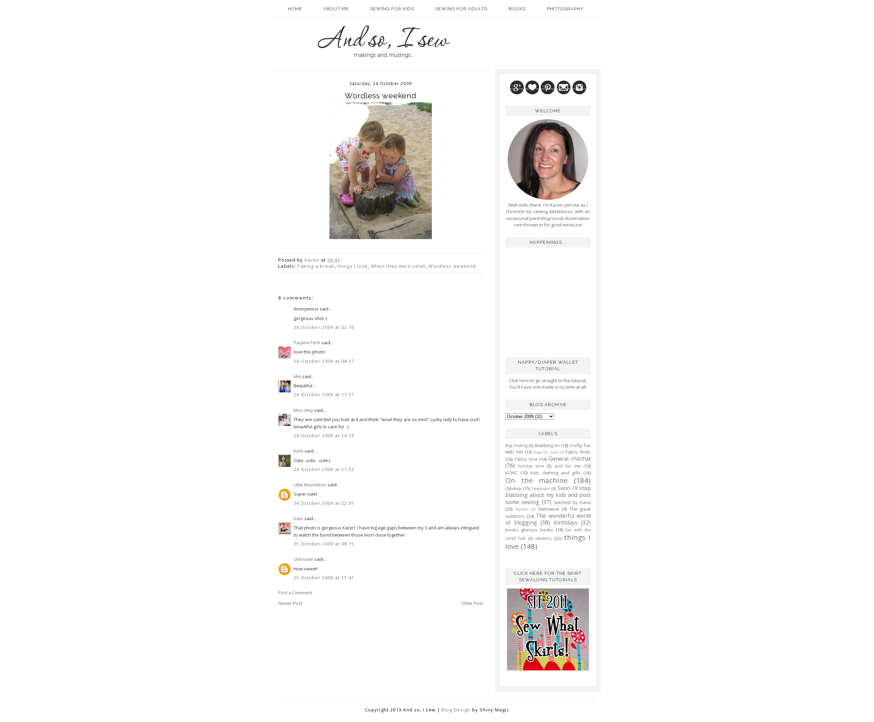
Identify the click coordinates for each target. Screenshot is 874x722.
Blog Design (455, 710)
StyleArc (522, 509)
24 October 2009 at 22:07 (324, 503)
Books (517, 8)
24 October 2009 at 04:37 (324, 361)
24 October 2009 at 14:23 (324, 435)
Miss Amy (303, 410)
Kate (298, 518)
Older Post (472, 603)
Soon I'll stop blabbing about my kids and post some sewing (548, 495)
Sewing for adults (461, 8)
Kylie (299, 451)
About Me (336, 8)
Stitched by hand (572, 502)
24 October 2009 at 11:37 (324, 394)
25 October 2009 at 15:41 (324, 577)
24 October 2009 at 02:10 (324, 327)
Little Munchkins (310, 485)
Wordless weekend (452, 266)
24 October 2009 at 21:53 (324, 469)
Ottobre (513, 488)
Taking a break (315, 266)
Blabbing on (547, 445)
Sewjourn (541, 488)
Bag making (516, 445)
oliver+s (543, 538)
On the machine (536, 480)
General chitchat (570, 458)
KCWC (511, 473)
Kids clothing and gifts (555, 473)
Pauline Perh (307, 342)
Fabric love (526, 459)
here (523, 380)
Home (295, 8)
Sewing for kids (392, 8)
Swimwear (549, 509)
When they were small (398, 266)
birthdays (566, 522)
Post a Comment (295, 592)
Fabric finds (578, 452)
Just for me (568, 466)
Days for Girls (546, 452)
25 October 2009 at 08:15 (324, 544)
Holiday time (531, 466)
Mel (297, 376)
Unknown (303, 559)
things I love (352, 266)
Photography (565, 8)
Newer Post (290, 603)
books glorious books (529, 530)
